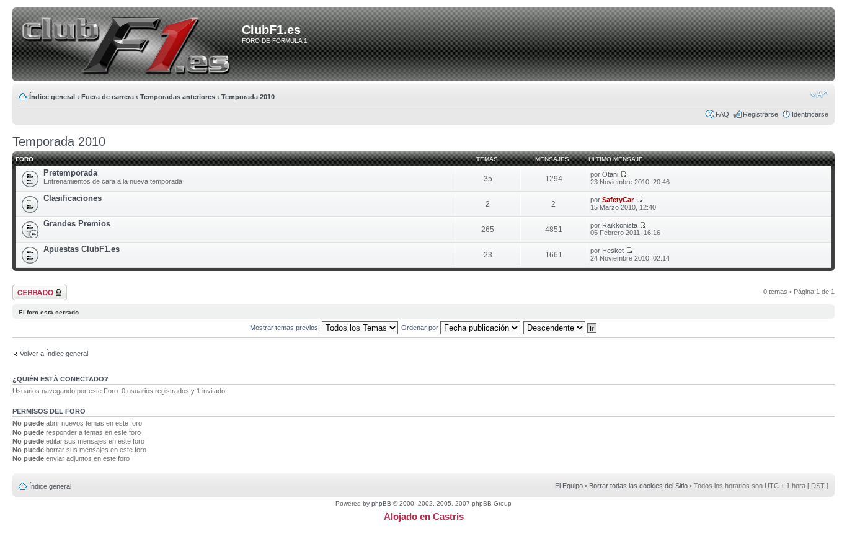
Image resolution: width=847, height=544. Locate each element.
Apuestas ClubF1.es (81, 249)
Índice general (52, 96)
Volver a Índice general (54, 353)
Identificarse (810, 114)
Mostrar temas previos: (286, 327)
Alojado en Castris (424, 516)
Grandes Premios (76, 223)
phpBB (381, 503)
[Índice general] (129, 45)
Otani (610, 174)
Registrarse (760, 114)
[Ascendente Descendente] (560, 327)
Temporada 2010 (248, 96)
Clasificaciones (72, 198)
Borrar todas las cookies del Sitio (638, 485)
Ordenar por (420, 327)
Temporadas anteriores (177, 96)
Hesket (613, 250)
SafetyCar (618, 199)
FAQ (722, 114)
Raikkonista (619, 225)
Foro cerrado (32, 288)
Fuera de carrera (107, 96)
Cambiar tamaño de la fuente (819, 94)
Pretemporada (70, 172)
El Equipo (569, 485)
